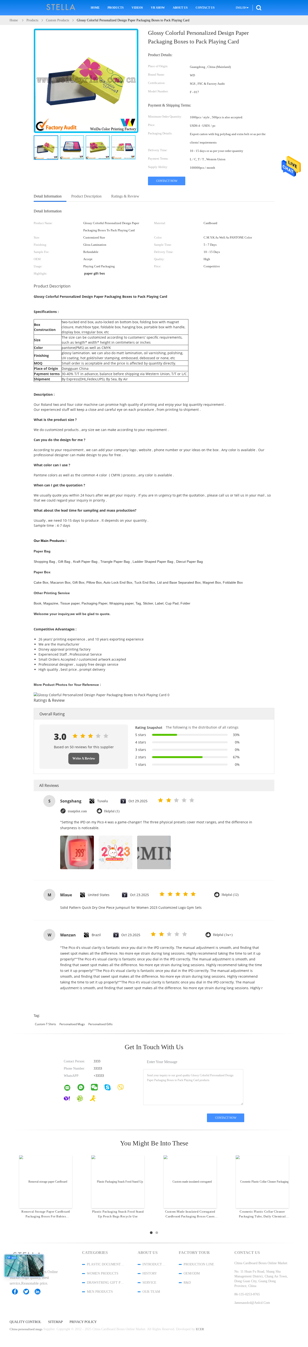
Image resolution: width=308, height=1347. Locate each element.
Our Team (151, 1291)
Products (116, 7)
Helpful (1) (112, 811)
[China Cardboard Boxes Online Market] (70, 1088)
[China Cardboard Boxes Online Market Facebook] (17, 1291)
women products (102, 1273)
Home (95, 7)
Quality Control (25, 1322)
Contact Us (205, 7)
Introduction (154, 1264)
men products (100, 1291)
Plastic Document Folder (106, 1264)
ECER (200, 1329)
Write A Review (83, 758)
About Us (180, 7)
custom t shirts (45, 1024)
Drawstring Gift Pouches (106, 1282)
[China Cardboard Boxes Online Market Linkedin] (40, 1291)
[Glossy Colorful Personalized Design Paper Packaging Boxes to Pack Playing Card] (46, 148)
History (149, 1273)
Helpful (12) (230, 895)
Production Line (199, 1264)
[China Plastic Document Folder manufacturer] (61, 7)
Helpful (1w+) (223, 935)
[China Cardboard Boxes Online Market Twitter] (28, 1291)
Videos (137, 7)
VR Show (158, 7)
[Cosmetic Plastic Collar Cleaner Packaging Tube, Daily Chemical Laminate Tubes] (262, 1181)
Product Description (86, 196)
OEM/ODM (192, 1273)
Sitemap (55, 1322)
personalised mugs (72, 1024)
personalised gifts (100, 1024)
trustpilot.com (77, 811)
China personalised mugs (26, 1329)
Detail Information (48, 196)
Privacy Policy (83, 1322)
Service (149, 1282)
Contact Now (166, 181)
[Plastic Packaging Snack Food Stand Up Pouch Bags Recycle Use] (117, 1181)
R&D (187, 1282)
